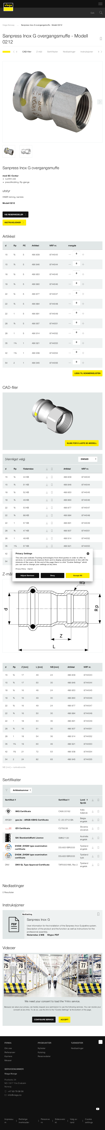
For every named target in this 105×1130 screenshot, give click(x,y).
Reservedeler (44, 1056)
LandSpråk (83, 801)
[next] (99, 101)
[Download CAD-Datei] (46, 469)
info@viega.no (14, 1095)
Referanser (9, 1052)
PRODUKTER (44, 1043)
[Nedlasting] (47, 477)
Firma (7, 1043)
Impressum (8, 1121)
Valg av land (73, 1121)
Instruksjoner (87, 51)
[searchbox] (50, 13)
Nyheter (41, 1048)
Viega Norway (9, 25)
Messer (8, 1060)
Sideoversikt (60, 1121)
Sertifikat (9, 799)
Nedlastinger (69, 51)
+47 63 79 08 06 (15, 1091)
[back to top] (100, 1042)
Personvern (45, 1121)
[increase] (83, 254)
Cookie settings (89, 1121)
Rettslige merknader (24, 1121)
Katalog (41, 1052)
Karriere (8, 1056)
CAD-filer (26, 51)
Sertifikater (52, 51)
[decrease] (69, 254)
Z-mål (39, 51)
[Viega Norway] (8, 4)
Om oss (8, 1048)
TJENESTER (77, 1043)
